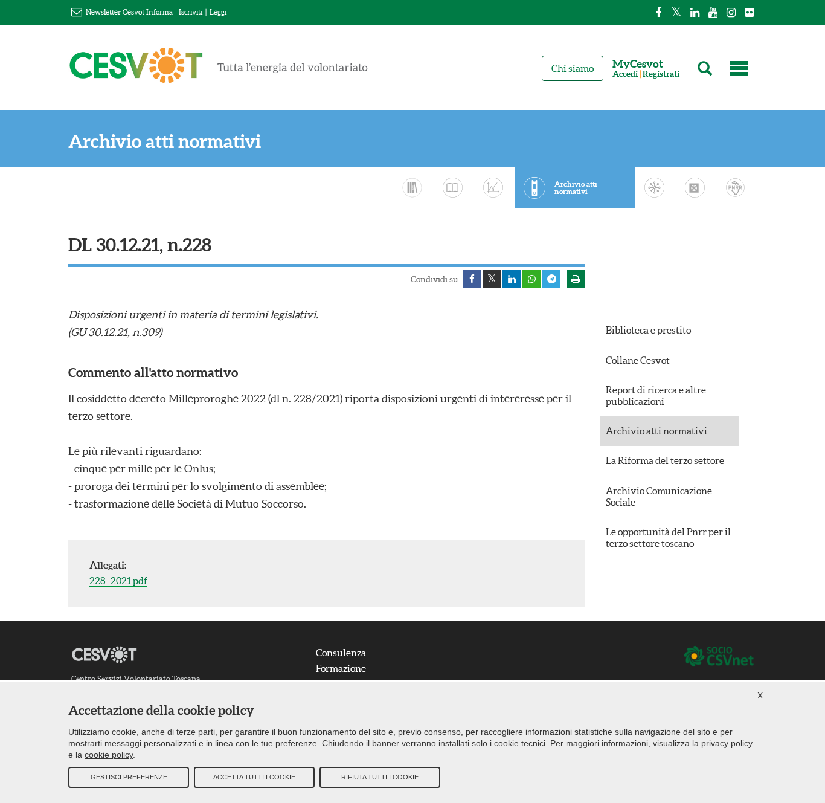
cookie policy (109, 754)
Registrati (661, 74)
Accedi (625, 74)
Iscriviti (190, 12)
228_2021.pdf (118, 580)
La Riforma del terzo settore (665, 460)
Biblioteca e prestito (648, 329)
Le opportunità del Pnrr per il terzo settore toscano (668, 537)
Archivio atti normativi (164, 142)
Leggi (218, 12)
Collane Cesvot (638, 360)
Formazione (341, 668)
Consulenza (341, 652)
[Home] (218, 70)
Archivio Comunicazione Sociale (659, 496)
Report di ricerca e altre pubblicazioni (656, 395)
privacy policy (727, 743)
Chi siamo (572, 68)
